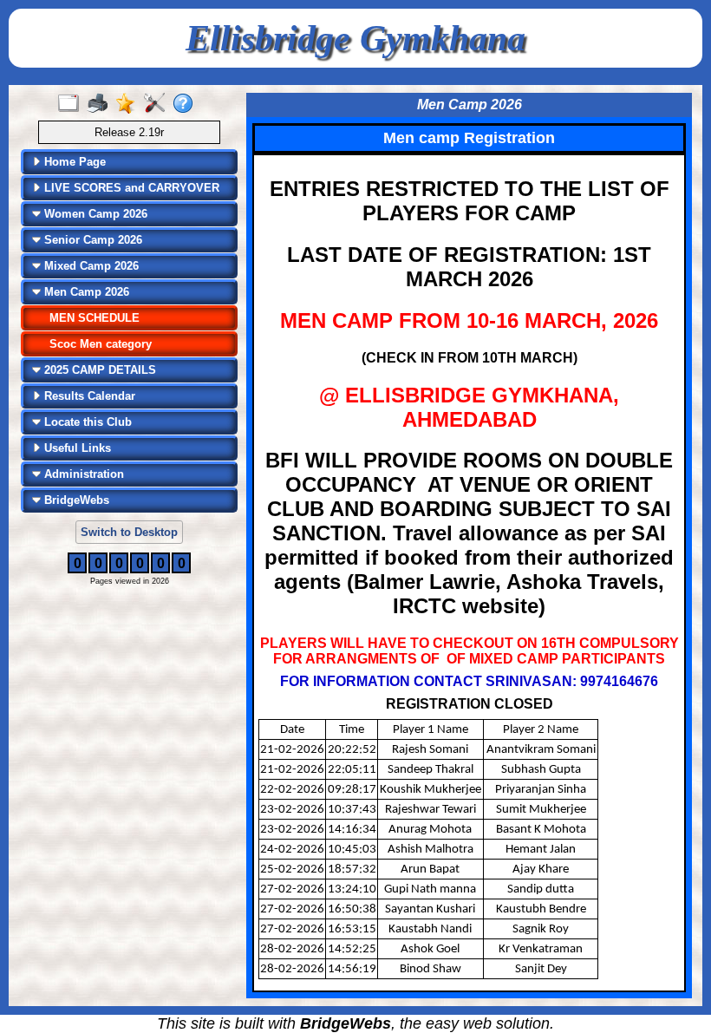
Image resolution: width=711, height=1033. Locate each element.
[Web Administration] (158, 104)
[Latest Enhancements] (129, 104)
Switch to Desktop (129, 532)
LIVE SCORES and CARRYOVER (130, 187)
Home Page (73, 161)
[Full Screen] (72, 104)
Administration (82, 474)
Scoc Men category (100, 343)
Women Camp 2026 (94, 213)
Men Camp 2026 (85, 291)
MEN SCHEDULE (94, 317)
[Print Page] (101, 104)
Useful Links (76, 447)
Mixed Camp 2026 (90, 265)
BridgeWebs (75, 500)
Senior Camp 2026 (91, 239)
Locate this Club (86, 421)
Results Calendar (88, 395)
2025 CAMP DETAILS (98, 369)
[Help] (187, 104)
